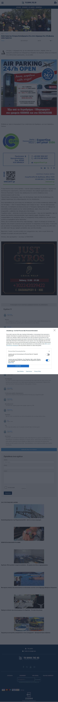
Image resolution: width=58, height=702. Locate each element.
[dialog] (29, 351)
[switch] (48, 355)
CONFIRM (18, 366)
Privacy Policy (37, 371)
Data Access (29, 371)
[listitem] (29, 351)
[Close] (55, 330)
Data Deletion (20, 371)
